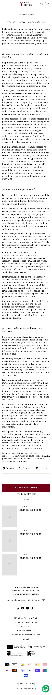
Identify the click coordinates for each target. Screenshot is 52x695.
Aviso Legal (26, 626)
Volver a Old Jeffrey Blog (27, 488)
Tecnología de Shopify (26, 688)
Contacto (26, 639)
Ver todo (26, 499)
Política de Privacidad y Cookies (26, 635)
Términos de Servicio (26, 631)
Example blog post (30, 509)
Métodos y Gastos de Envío (26, 618)
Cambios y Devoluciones (26, 622)
